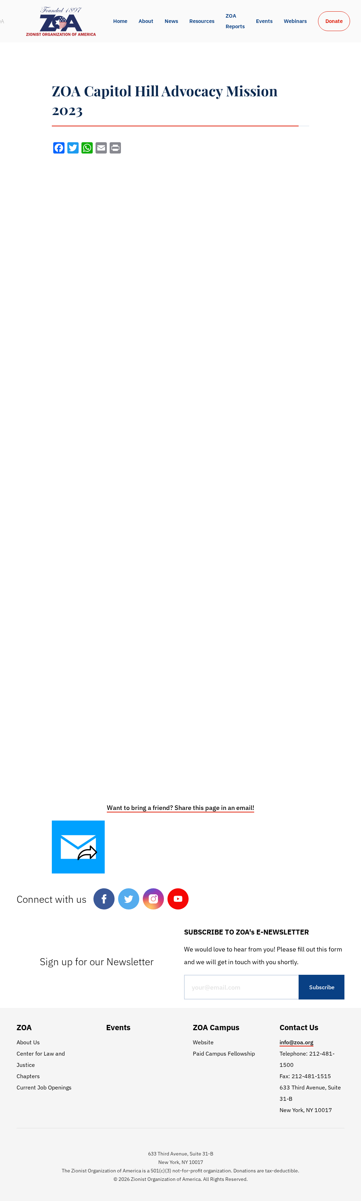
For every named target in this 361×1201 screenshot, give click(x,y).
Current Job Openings (44, 1087)
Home (120, 21)
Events (264, 21)
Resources (201, 21)
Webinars (295, 21)
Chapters (28, 1076)
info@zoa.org (296, 1042)
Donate (334, 21)
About (146, 21)
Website (203, 1042)
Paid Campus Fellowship (224, 1053)
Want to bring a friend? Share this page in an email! (180, 808)
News (171, 21)
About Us (28, 1042)
